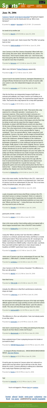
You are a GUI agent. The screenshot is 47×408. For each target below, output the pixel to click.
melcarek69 (15, 310)
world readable (38, 399)
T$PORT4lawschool (17, 345)
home (23, 5)
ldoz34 (13, 34)
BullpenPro (14, 172)
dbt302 (13, 274)
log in (29, 387)
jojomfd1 (14, 381)
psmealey (14, 88)
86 (11, 73)
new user (39, 6)
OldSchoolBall (15, 45)
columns (39, 5)
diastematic (15, 333)
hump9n (13, 188)
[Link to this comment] (2, 34)
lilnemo (13, 356)
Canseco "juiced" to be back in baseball (16, 17)
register (35, 387)
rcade (13, 104)
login (28, 6)
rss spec (15, 399)
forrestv (13, 63)
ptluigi (13, 24)
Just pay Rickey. (13, 353)
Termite (13, 208)
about (23, 6)
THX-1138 (14, 283)
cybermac (14, 295)
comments (30, 5)
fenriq (13, 372)
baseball (20, 24)
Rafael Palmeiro (22, 69)
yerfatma (14, 262)
